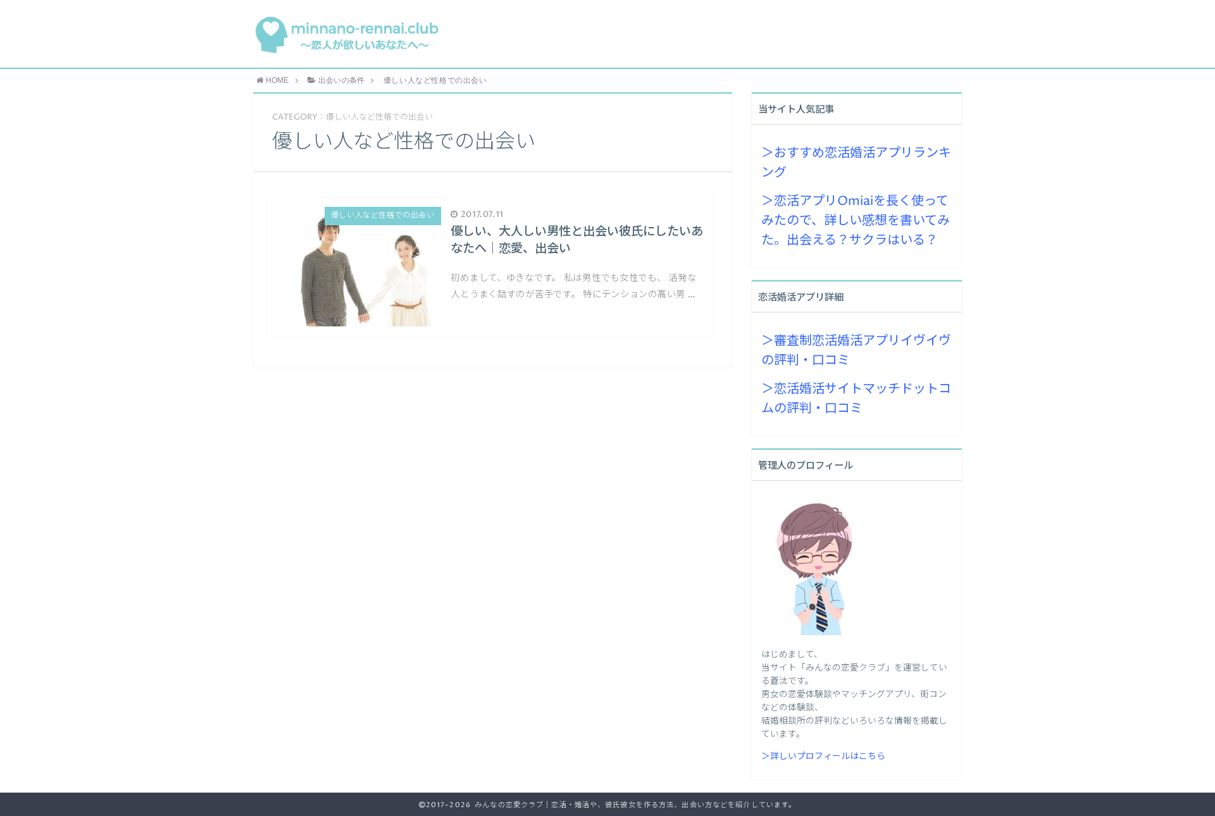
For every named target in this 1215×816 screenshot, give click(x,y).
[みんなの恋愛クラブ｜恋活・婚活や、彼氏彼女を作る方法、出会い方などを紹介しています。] (346, 34)
